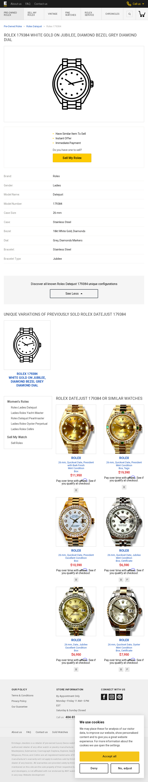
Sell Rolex (17, 443)
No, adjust (125, 768)
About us (16, 3)
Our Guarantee (19, 706)
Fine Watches (70, 13)
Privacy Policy (19, 701)
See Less (72, 293)
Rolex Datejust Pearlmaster (27, 418)
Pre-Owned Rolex (10, 13)
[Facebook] (104, 697)
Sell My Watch (17, 437)
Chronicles (112, 14)
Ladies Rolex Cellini (22, 429)
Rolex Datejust (34, 26)
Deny (94, 768)
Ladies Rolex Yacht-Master (27, 412)
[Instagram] (112, 697)
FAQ (27, 3)
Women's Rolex (18, 401)
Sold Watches (60, 732)
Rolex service (89, 13)
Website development (34, 775)
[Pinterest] (119, 697)
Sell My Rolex (32, 13)
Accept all (109, 756)
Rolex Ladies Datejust (24, 407)
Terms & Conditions (22, 695)
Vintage (52, 14)
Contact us (40, 3)
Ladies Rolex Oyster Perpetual (29, 423)
